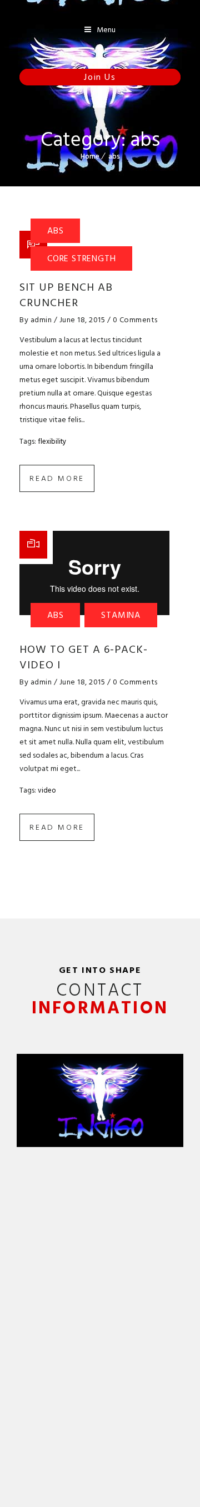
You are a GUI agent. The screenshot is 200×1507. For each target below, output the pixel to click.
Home (90, 156)
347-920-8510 (106, 77)
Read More (56, 478)
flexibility (52, 441)
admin (41, 319)
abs (114, 156)
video (47, 790)
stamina (121, 615)
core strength (81, 258)
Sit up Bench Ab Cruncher (66, 295)
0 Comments (135, 319)
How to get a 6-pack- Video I (83, 657)
